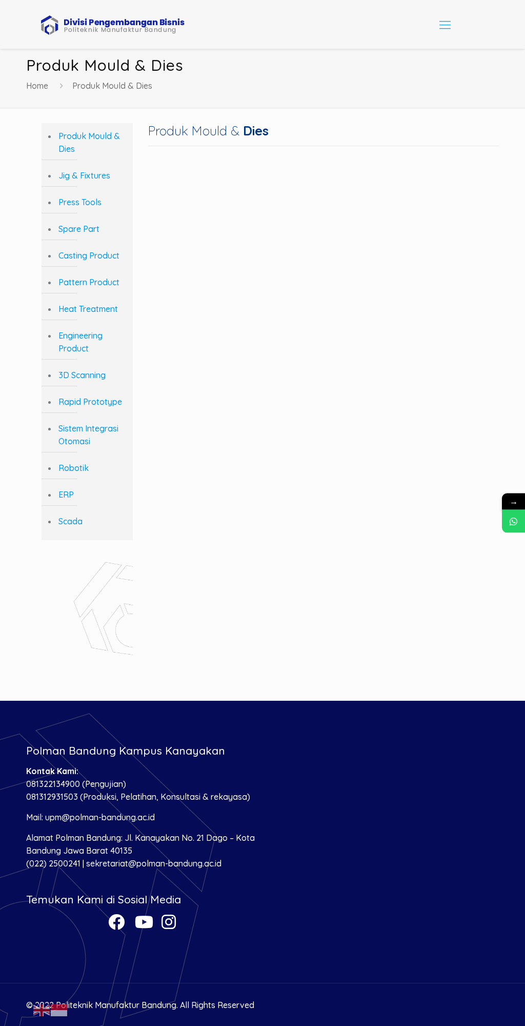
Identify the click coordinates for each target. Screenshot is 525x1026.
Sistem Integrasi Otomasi (88, 434)
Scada (70, 521)
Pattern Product (88, 282)
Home (37, 86)
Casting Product (88, 255)
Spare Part (78, 229)
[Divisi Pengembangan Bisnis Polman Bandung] (121, 24)
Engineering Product (80, 341)
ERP (66, 494)
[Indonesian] (59, 1009)
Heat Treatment (88, 309)
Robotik (73, 468)
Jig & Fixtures (84, 175)
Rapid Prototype (90, 402)
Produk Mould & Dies (89, 142)
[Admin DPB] (513, 521)
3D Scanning (82, 375)
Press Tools (80, 202)
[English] (42, 1009)
